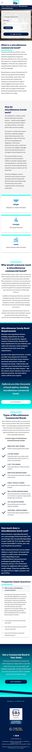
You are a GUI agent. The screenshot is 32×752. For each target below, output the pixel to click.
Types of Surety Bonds (12, 6)
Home (3, 6)
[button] (2, 3)
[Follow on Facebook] (14, 736)
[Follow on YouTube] (18, 736)
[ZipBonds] (16, 3)
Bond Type (6, 20)
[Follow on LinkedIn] (16, 736)
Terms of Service (17, 748)
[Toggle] (3, 588)
